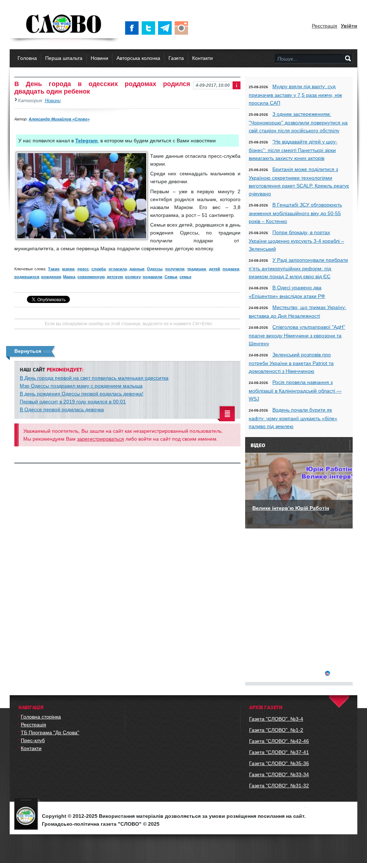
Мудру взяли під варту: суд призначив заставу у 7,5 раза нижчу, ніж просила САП (295, 95)
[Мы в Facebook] (133, 28)
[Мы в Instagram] (183, 28)
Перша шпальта (63, 58)
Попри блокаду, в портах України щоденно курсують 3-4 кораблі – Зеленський (296, 240)
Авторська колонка (138, 58)
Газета (176, 58)
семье (185, 277)
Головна (27, 58)
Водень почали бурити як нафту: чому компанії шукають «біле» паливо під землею (293, 418)
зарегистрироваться (100, 439)
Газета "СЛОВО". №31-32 (279, 785)
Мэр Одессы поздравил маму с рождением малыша (81, 386)
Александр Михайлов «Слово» (59, 119)
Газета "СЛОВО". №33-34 (279, 774)
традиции (196, 269)
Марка (69, 277)
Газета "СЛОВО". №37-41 (279, 752)
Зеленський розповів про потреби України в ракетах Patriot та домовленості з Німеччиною (291, 363)
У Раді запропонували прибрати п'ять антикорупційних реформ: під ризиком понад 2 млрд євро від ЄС (298, 268)
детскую (115, 277)
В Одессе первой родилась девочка (62, 409)
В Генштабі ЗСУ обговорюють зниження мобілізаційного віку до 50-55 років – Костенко (295, 213)
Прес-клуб (33, 740)
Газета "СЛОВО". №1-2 (276, 730)
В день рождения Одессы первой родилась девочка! (81, 394)
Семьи (171, 277)
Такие (53, 269)
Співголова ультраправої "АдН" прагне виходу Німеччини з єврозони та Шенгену (297, 335)
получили (175, 269)
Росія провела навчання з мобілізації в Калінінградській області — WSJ (295, 390)
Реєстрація (324, 26)
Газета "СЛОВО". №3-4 (276, 719)
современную (91, 277)
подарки (231, 269)
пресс (83, 269)
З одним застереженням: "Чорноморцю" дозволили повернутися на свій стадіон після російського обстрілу (298, 122)
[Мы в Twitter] (150, 28)
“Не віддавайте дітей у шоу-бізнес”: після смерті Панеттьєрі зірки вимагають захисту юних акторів (293, 150)
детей (214, 269)
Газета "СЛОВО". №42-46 (279, 741)
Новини (99, 58)
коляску (132, 277)
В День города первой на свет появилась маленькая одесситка (94, 378)
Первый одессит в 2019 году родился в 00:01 (73, 401)
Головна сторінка (41, 717)
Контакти (202, 58)
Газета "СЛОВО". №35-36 (279, 763)
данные (136, 269)
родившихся (26, 277)
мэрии (68, 269)
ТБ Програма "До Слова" (50, 732)
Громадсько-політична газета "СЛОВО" (64, 24)
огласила (118, 269)
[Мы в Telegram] (166, 28)
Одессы (154, 269)
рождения (51, 277)
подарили (152, 277)
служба (98, 269)
